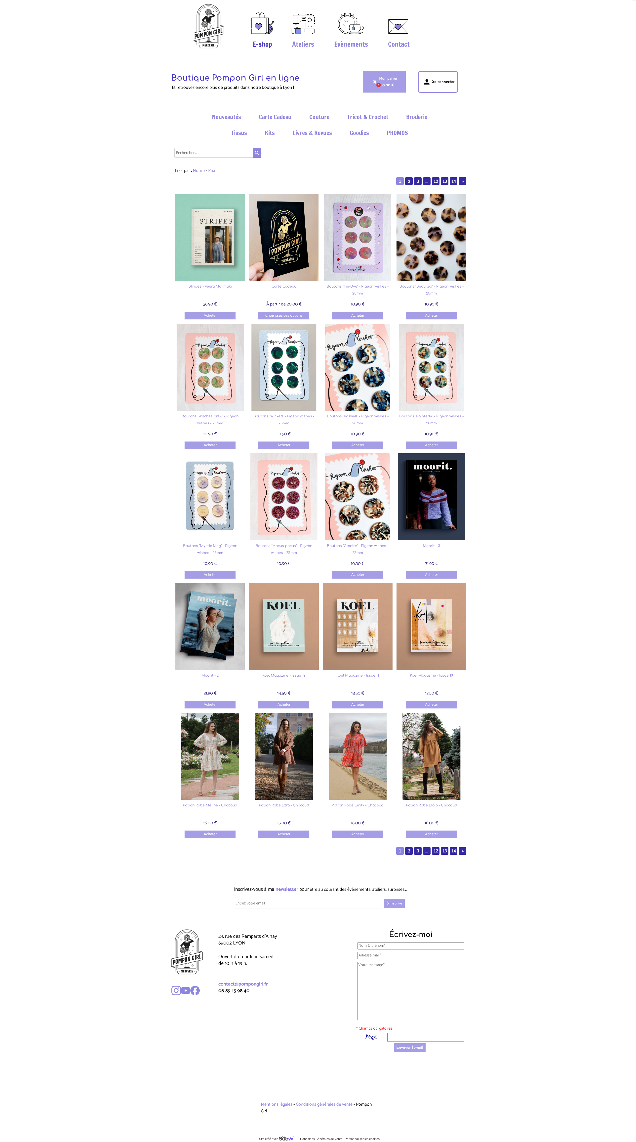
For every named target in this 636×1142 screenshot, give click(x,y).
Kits (270, 133)
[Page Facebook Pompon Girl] (195, 990)
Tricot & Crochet (367, 117)
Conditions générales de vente (324, 1104)
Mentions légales (277, 1104)
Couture (319, 117)
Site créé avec (269, 1139)
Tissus (239, 133)
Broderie (416, 117)
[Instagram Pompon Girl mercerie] (176, 990)
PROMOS (397, 133)
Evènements (351, 44)
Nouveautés (226, 117)
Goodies (359, 133)
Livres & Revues (312, 133)
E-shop (262, 44)
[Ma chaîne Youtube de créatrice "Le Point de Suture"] (185, 990)
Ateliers (303, 44)
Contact (399, 44)
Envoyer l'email (409, 1048)
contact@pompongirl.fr (243, 984)
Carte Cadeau (275, 117)
